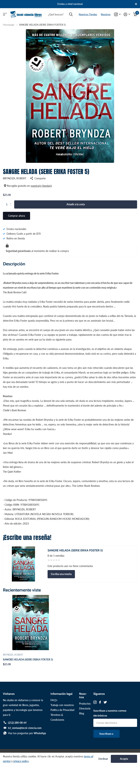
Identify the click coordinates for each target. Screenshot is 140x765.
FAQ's (53, 700)
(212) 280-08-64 (17, 722)
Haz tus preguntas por (27, 733)
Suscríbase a (106, 733)
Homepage (8, 24)
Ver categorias (5, 14)
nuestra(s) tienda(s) (41, 185)
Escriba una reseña (61, 574)
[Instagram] (95, 702)
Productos (85, 703)
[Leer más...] (117, 14)
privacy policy (21, 761)
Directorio (84, 708)
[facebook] (100, 702)
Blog (81, 713)
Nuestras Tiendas (88, 14)
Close (136, 4)
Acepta (124, 758)
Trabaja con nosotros (62, 705)
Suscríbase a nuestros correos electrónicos (109, 713)
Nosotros (105, 14)
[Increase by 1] (11, 201)
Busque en (71, 14)
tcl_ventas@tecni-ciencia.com (25, 727)
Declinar (103, 758)
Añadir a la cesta (76, 204)
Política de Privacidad (62, 709)
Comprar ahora (16, 215)
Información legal (61, 693)
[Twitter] (105, 702)
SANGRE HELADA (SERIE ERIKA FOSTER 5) (28, 659)
